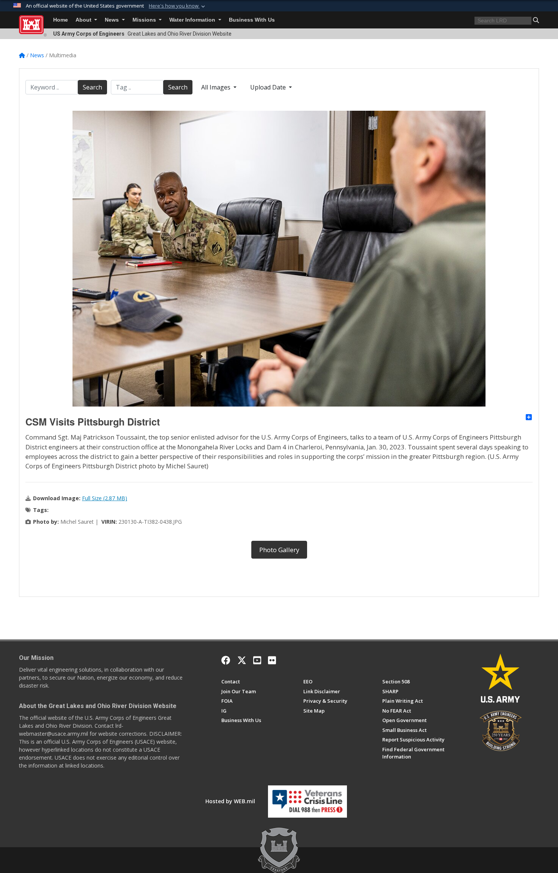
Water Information (193, 20)
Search (92, 87)
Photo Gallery (279, 549)
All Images (216, 87)
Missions (145, 20)
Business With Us (252, 20)
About (84, 20)
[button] (177, 6)
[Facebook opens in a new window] (225, 660)
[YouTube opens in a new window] (257, 660)
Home (60, 20)
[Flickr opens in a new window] (272, 660)
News (112, 20)
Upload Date (268, 87)
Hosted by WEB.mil (230, 801)
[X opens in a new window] (241, 660)
